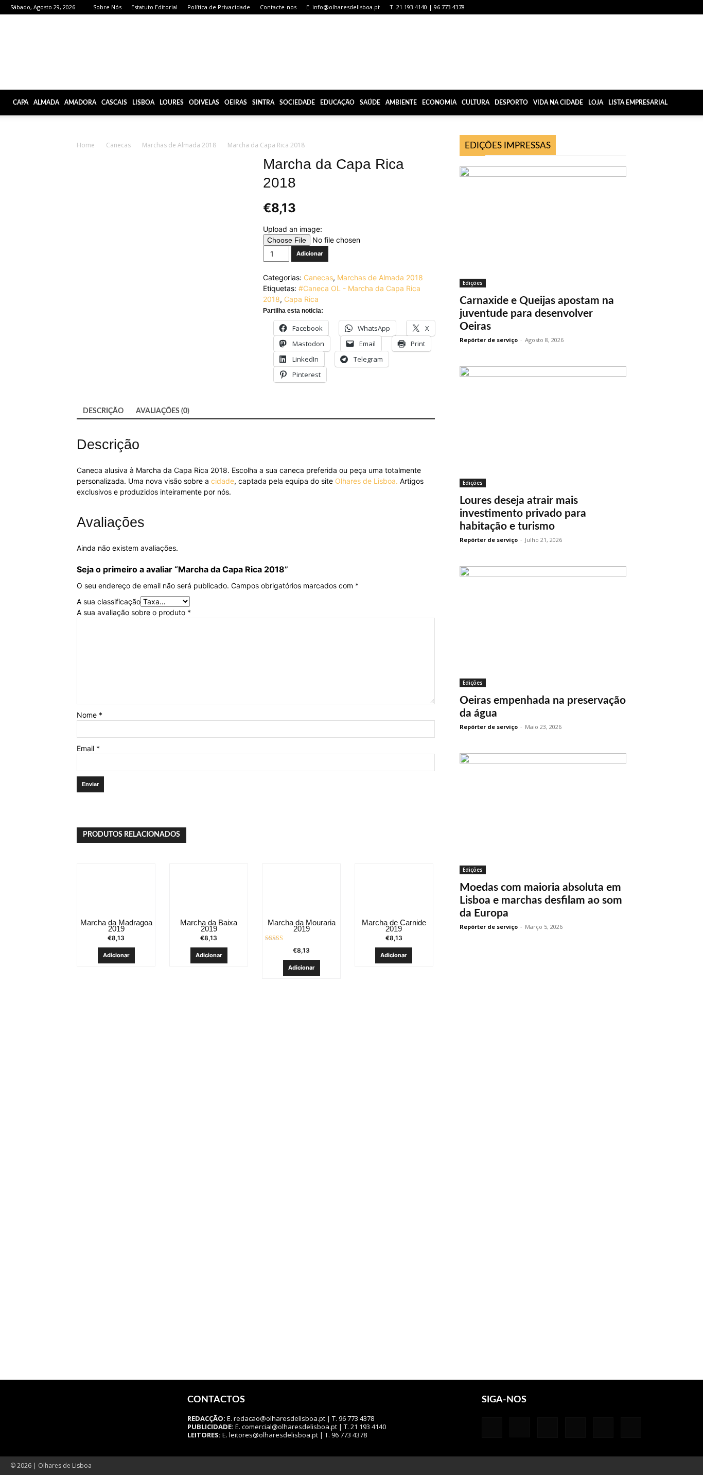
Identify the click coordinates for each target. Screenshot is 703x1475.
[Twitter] (668, 7)
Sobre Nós (107, 7)
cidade (222, 481)
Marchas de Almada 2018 (179, 145)
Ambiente (401, 102)
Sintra (263, 102)
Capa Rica (301, 299)
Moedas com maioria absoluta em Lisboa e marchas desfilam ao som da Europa (541, 900)
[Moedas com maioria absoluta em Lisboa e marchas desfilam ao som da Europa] (543, 813)
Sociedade (297, 102)
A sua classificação (108, 601)
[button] (690, 103)
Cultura (475, 102)
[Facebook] (600, 7)
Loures (172, 102)
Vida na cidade (558, 102)
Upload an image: (292, 229)
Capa (20, 102)
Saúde (370, 102)
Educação (337, 102)
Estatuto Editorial (154, 7)
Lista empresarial (637, 102)
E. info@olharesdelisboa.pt (343, 7)
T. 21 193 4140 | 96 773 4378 (427, 7)
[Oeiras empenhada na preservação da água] (543, 626)
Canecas (118, 145)
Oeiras (235, 102)
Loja (595, 102)
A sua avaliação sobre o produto (134, 612)
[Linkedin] (634, 7)
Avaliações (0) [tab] (162, 411)
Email (88, 748)
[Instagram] (617, 7)
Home (86, 145)
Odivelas (204, 102)
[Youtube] (685, 7)
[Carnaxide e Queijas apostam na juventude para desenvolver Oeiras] (543, 226)
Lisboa (143, 102)
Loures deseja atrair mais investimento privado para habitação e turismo (523, 513)
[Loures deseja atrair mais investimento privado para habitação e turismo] (543, 426)
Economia (439, 102)
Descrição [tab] (103, 411)
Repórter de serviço (489, 340)
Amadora (80, 102)
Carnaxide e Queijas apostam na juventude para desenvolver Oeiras (537, 313)
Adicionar (309, 253)
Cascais (114, 102)
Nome (89, 714)
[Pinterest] (651, 7)
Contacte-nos (278, 7)
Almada (46, 102)
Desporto (511, 102)
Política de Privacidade (218, 7)
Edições (473, 282)
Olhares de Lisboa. (367, 481)
